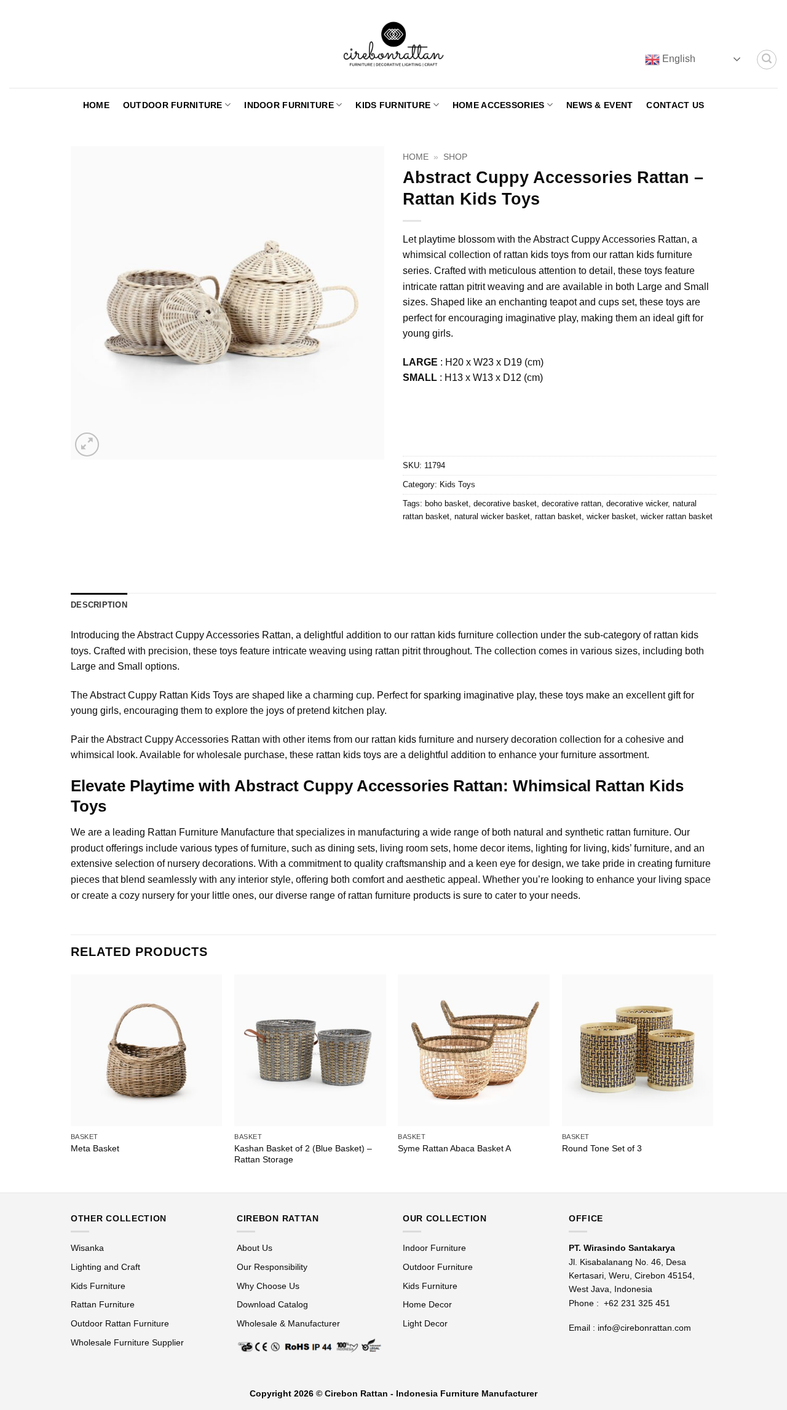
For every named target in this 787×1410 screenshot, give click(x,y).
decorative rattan (571, 503)
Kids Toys (457, 484)
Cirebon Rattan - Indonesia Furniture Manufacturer (431, 1393)
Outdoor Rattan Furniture (120, 1323)
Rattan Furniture (104, 1304)
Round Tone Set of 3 (602, 1148)
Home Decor (427, 1304)
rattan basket (558, 516)
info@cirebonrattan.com (644, 1328)
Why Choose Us (268, 1286)
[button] (767, 59)
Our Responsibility (272, 1267)
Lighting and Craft (105, 1267)
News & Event (599, 105)
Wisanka (88, 1248)
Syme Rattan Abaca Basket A (454, 1148)
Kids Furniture (392, 105)
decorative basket (505, 503)
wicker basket (611, 516)
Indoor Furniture (289, 105)
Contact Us (675, 105)
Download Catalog (272, 1304)
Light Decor (425, 1323)
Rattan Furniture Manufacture (211, 832)
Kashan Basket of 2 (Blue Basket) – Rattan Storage (303, 1154)
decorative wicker (637, 503)
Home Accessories (499, 105)
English (677, 58)
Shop (455, 157)
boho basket (447, 503)
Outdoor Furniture (173, 105)
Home (96, 105)
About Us (254, 1248)
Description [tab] (99, 604)
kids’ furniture (641, 848)
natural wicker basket (492, 516)
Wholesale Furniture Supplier (127, 1342)
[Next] (712, 1082)
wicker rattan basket (677, 516)
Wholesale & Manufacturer (288, 1323)
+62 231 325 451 (637, 1303)
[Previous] (71, 1082)
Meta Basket (95, 1148)
